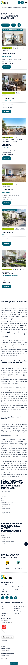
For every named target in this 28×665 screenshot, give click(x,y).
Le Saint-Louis (6, 101)
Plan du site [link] (4, 658)
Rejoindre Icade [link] (6, 622)
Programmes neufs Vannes (8, 516)
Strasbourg (17, 611)
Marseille (3, 611)
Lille (2, 606)
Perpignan (17, 608)
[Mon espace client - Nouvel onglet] (22, 2)
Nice (15, 604)
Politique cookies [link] (5, 655)
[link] (4, 2)
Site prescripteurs (5, 648)
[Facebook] (2, 597)
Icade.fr (3, 646)
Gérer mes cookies (5, 657)
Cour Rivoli (6, 192)
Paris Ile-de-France (20, 606)
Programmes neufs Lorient (7, 502)
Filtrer (13, 25)
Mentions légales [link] (5, 650)
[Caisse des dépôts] (5, 632)
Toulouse (17, 613)
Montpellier (4, 613)
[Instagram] (15, 597)
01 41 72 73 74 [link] (5, 584)
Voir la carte (5, 25)
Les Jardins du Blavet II (10, 275)
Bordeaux (4, 604)
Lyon (2, 608)
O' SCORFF (5, 147)
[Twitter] (7, 597)
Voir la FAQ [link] (4, 620)
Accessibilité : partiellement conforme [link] (10, 651)
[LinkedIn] (11, 597)
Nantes (3, 615)
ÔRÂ (3, 235)
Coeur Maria (6, 56)
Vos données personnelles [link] (7, 653)
